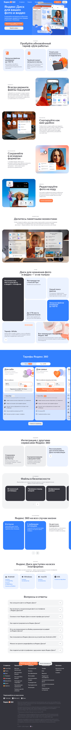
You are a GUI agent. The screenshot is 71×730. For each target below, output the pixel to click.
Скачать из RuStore (10, 586)
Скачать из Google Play (9, 580)
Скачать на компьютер (25, 580)
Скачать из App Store (60, 579)
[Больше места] (32, 384)
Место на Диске (9, 380)
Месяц (28, 363)
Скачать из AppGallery (9, 583)
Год (43, 363)
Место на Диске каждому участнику (46, 380)
